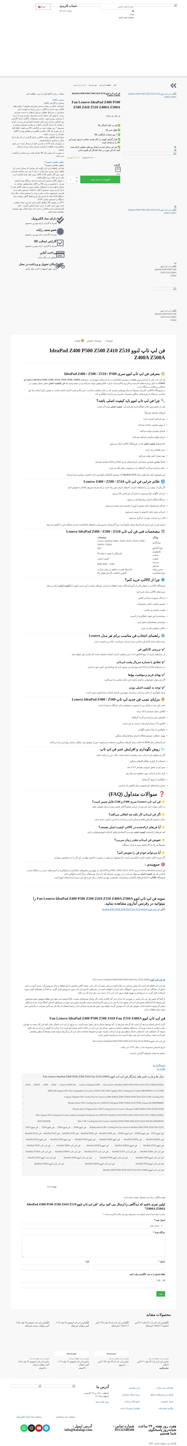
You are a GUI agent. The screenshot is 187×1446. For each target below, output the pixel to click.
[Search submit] (133, 11)
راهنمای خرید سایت (164, 1388)
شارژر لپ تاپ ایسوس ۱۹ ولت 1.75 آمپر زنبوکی (73, 1363)
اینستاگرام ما (159, 1065)
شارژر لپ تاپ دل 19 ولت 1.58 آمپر (113, 1361)
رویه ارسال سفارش (131, 1395)
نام (87, 1261)
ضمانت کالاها (58, 100)
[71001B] (149, 178)
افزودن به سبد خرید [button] (32, 1374)
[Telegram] (46, 1428)
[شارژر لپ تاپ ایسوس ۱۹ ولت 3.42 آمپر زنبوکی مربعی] (31, 1338)
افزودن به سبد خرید (100, 179)
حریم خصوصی (167, 1401)
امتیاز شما (159, 1220)
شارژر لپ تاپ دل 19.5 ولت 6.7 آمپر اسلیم (153, 1363)
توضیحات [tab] (109, 341)
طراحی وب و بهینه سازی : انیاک (162, 1443)
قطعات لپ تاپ (105, 85)
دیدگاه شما (159, 1232)
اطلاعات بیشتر (150, 1374)
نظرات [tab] (78, 341)
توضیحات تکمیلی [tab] (94, 341)
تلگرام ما (161, 1069)
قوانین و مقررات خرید (130, 1408)
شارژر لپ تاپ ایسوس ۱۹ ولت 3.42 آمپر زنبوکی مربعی (33, 1363)
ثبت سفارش (134, 1388)
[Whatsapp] (24, 1428)
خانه (114, 85)
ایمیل (161, 1261)
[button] (76, 178)
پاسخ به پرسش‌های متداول (161, 1395)
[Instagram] (31, 1428)
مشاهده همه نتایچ (126, 17)
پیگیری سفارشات (165, 1408)
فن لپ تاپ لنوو (158, 979)
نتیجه (132, 14)
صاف (118, 174)
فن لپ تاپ (92, 85)
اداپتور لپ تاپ (163, 1358)
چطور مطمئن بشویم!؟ (54, 162)
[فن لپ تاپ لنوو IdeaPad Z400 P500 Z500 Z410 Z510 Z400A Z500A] (149, 119)
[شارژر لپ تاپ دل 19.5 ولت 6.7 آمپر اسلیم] (151, 1338)
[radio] (118, 169)
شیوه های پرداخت (132, 1401)
